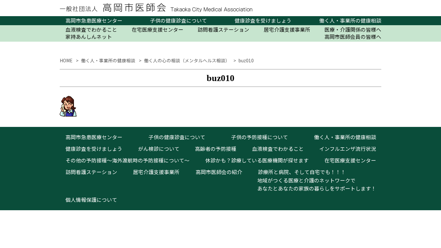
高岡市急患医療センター (94, 20)
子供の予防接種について (259, 137)
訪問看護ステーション (223, 29)
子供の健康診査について (178, 20)
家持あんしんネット (89, 36)
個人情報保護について (91, 199)
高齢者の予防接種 (215, 148)
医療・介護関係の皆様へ (352, 29)
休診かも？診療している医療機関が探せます (257, 160)
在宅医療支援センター (157, 29)
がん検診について (158, 148)
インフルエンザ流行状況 (347, 148)
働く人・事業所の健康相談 (350, 20)
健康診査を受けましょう (263, 20)
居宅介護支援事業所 (287, 29)
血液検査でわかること (91, 29)
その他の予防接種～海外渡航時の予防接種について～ (128, 160)
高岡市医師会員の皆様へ (352, 36)
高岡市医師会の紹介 (219, 172)
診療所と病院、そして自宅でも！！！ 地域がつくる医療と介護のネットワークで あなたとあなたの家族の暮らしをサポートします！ (314, 180)
